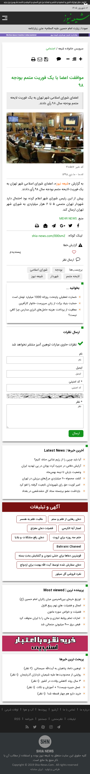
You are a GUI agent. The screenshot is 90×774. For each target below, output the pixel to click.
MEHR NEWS (68, 218)
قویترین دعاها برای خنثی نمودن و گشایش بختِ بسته (50, 555)
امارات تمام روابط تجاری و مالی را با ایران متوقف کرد (50, 618)
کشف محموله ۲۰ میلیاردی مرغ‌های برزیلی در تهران (51, 478)
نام (80, 354)
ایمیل (79, 367)
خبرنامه (29, 719)
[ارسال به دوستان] (40, 59)
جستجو (42, 719)
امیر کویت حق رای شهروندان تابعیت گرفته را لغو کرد (50, 484)
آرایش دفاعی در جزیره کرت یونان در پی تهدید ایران (51, 466)
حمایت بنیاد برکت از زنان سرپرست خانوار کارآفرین (48, 303)
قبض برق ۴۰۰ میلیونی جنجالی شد (61, 624)
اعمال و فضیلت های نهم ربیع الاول (61, 605)
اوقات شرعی (11, 709)
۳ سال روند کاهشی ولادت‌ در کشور (56, 681)
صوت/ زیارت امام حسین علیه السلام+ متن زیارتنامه (58, 28)
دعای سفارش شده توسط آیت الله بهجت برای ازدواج (50, 565)
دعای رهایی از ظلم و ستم (66, 519)
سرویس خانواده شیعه (70, 48)
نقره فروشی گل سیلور (68, 574)
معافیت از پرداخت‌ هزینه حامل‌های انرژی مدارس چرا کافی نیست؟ (43, 312)
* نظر (79, 402)
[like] (45, 253)
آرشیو (55, 709)
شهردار (54, 276)
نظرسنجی (57, 719)
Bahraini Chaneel (69, 546)
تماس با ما (69, 709)
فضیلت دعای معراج (42, 528)
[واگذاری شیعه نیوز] (45, 34)
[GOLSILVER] (45, 643)
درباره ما (84, 709)
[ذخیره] (46, 59)
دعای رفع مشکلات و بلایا (29, 537)
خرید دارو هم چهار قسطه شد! (59, 693)
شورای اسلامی (38, 270)
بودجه (58, 270)
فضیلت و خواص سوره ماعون (64, 612)
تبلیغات (72, 719)
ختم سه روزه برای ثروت (67, 537)
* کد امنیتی (75, 381)
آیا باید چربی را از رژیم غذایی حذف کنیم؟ (57, 459)
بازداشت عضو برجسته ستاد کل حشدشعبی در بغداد (51, 491)
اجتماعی (50, 48)
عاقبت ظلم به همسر (31, 519)
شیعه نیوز (37, 276)
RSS (17, 719)
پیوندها (42, 709)
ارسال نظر (68, 260)
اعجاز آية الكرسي (71, 528)
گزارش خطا (70, 245)
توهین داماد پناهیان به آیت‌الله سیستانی (52, 668)
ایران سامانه (36, 769)
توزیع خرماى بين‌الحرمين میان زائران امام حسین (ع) (50, 599)
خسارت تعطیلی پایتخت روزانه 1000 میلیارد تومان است (44, 297)
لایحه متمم (73, 276)
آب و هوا (28, 709)
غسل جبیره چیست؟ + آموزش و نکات (54, 687)
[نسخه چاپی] (33, 59)
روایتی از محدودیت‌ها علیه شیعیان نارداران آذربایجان (45, 674)
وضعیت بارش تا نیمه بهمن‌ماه (64, 472)
